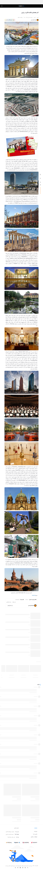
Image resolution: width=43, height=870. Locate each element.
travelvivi (34, 595)
